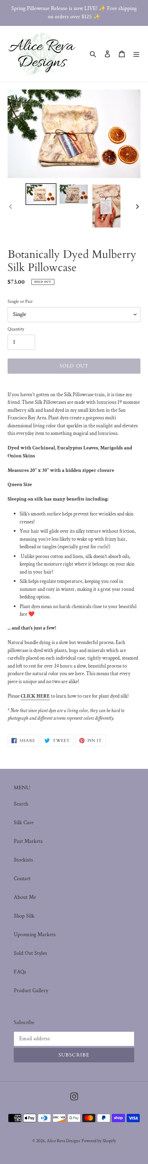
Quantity (16, 329)
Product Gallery (31, 990)
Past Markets (28, 841)
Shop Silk (24, 916)
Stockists (23, 860)
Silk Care (24, 822)
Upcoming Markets (35, 934)
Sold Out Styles (30, 953)
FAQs (20, 972)
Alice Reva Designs (63, 1141)
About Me (25, 897)
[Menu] (136, 53)
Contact (22, 878)
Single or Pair (20, 301)
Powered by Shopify (99, 1141)
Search (21, 804)
